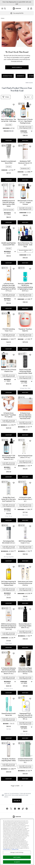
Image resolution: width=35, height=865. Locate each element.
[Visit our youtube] (19, 809)
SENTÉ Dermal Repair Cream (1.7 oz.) (25, 542)
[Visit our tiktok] (23, 809)
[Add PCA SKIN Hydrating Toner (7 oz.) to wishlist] (14, 314)
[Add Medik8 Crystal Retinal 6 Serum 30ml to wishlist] (14, 146)
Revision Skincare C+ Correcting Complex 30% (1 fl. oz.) (25, 625)
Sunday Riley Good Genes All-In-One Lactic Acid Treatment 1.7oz (8, 499)
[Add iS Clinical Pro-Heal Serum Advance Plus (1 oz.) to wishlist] (30, 483)
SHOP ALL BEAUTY (17, 67)
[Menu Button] (2, 8)
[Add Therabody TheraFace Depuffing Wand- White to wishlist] (14, 744)
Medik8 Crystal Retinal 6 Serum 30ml (8, 162)
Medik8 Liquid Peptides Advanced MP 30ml (8, 244)
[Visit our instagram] (15, 809)
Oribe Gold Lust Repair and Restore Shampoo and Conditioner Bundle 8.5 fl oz (25, 670)
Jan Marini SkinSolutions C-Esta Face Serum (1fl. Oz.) (25, 760)
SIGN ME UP (17, 800)
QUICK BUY (8, 140)
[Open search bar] (5, 8)
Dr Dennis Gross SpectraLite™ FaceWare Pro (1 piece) (8, 415)
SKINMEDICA (20, 76)
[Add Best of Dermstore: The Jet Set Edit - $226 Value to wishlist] (14, 105)
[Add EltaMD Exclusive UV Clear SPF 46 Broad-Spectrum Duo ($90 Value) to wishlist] (14, 186)
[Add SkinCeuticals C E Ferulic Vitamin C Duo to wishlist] (14, 355)
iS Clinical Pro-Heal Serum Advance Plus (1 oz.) (25, 499)
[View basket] (31, 8)
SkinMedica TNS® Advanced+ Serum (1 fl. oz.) (25, 163)
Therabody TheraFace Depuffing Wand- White (9, 759)
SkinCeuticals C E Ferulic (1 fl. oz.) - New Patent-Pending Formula (25, 121)
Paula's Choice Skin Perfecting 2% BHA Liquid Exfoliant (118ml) (25, 371)
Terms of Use (15, 849)
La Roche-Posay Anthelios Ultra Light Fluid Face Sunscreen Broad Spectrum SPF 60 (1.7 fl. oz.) (8, 287)
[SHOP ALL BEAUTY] (17, 34)
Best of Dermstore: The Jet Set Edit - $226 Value (8, 120)
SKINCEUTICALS (7, 76)
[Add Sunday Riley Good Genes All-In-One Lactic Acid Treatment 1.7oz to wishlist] (14, 483)
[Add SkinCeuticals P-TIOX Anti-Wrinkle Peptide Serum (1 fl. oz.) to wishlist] (14, 441)
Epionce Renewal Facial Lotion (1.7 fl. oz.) (25, 456)
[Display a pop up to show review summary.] (32, 131)
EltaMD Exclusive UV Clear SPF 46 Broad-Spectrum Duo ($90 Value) (8, 203)
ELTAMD (31, 76)
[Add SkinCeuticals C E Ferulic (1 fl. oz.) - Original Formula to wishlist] (30, 186)
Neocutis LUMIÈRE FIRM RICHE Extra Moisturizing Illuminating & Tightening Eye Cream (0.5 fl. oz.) (25, 287)
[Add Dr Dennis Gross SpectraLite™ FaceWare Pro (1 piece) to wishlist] (14, 398)
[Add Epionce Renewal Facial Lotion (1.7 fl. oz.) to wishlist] (30, 441)
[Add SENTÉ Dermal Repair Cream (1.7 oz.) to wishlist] (30, 526)
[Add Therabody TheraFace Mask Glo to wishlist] (30, 314)
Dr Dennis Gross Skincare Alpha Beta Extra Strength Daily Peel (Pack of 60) (25, 415)
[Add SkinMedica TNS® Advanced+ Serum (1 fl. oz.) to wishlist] (30, 146)
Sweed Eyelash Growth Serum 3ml (9, 714)
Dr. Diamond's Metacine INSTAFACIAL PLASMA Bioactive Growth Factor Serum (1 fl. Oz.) (8, 670)
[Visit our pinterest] (27, 809)
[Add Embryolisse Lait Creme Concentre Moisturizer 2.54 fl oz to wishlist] (30, 567)
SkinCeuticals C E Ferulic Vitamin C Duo (8, 370)
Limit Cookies (16, 857)
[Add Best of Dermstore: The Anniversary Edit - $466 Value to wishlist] (30, 228)
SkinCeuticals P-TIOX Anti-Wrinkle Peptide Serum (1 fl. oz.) (8, 457)
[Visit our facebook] (7, 809)
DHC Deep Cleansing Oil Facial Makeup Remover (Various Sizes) (8, 583)
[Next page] (22, 786)
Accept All (17, 862)
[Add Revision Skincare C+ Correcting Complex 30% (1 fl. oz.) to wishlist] (30, 609)
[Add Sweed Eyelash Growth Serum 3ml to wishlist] (14, 699)
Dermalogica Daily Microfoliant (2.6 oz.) (8, 542)
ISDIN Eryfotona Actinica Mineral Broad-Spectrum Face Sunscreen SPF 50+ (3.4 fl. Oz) (8, 626)
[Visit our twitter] (11, 809)
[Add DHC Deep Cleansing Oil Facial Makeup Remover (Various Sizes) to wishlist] (14, 567)
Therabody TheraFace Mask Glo (25, 330)
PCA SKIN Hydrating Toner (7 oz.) (9, 330)
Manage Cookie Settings (16, 852)
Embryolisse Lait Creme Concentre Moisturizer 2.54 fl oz (25, 583)
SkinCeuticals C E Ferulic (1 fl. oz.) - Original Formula (25, 202)
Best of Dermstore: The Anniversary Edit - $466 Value (25, 244)
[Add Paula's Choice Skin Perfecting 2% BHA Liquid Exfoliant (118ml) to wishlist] (30, 355)
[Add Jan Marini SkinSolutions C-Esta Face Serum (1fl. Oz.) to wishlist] (30, 744)
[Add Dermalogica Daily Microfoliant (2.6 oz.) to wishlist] (14, 526)
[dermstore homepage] (17, 8)
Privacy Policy (6, 849)
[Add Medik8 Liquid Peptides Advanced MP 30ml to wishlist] (14, 228)
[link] (28, 8)
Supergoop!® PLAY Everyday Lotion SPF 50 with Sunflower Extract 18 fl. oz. (25, 716)
